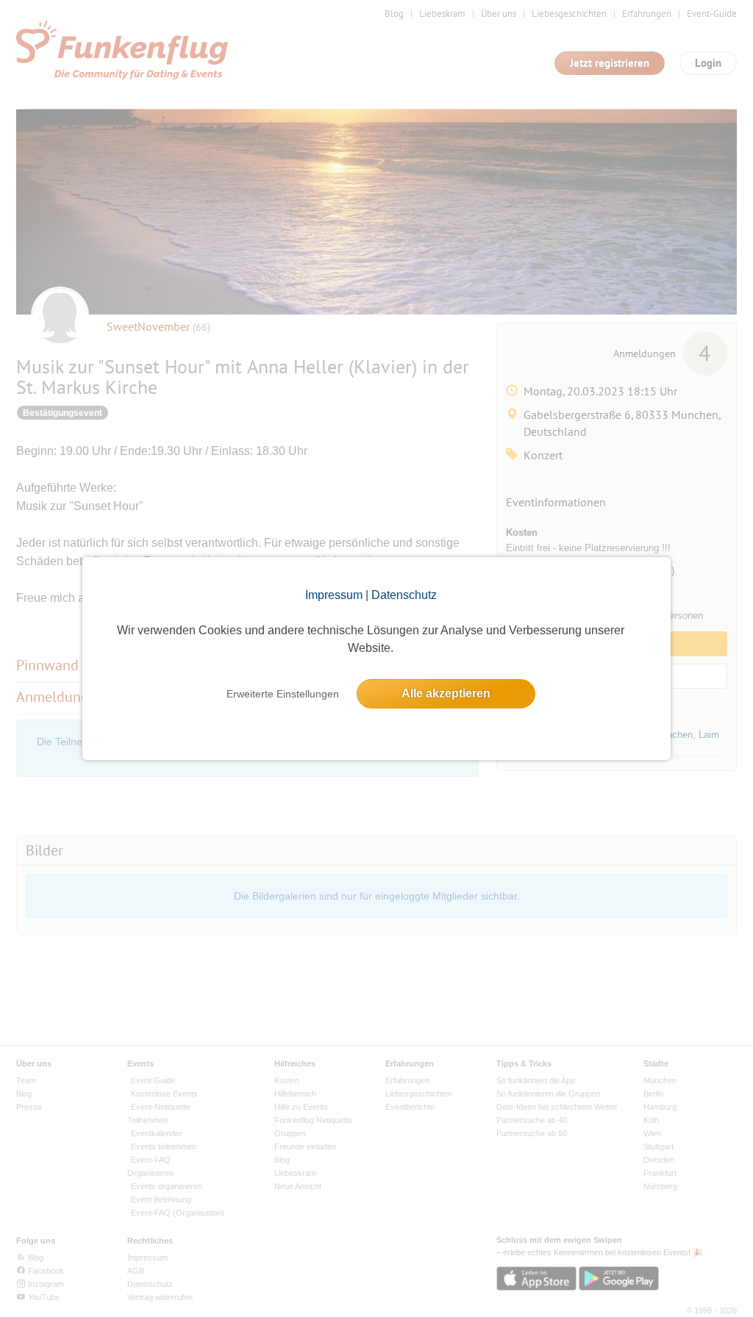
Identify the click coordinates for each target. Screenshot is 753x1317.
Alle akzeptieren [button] (446, 693)
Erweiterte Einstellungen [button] (282, 694)
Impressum (334, 595)
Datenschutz (404, 595)
